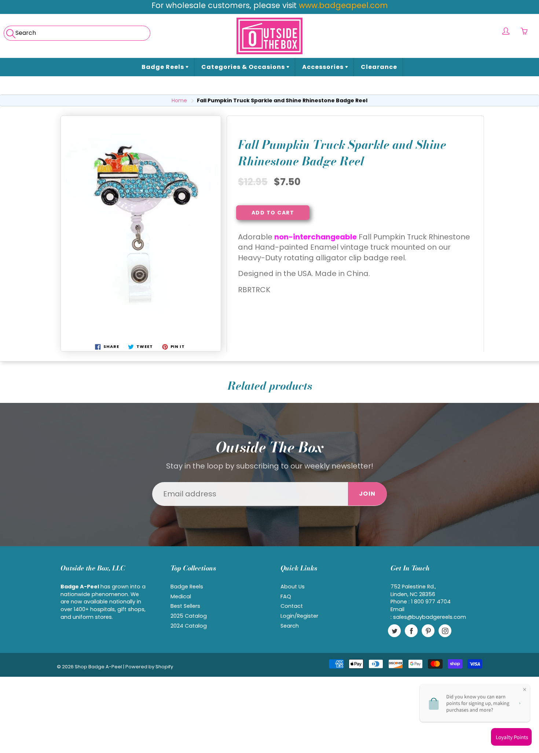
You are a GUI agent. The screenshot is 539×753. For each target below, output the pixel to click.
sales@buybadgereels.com (429, 617)
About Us (292, 586)
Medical (180, 596)
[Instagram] (445, 630)
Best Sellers (185, 606)
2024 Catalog (188, 625)
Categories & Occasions (243, 67)
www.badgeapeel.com (343, 5)
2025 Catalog (188, 616)
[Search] (10, 31)
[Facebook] (411, 630)
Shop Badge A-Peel (98, 666)
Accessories (323, 67)
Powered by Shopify (149, 666)
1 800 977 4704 (431, 601)
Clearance (379, 67)
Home (179, 100)
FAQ (285, 596)
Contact (291, 606)
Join (367, 493)
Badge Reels (164, 67)
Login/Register (299, 616)
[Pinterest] (428, 630)
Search (289, 625)
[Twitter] (394, 630)
